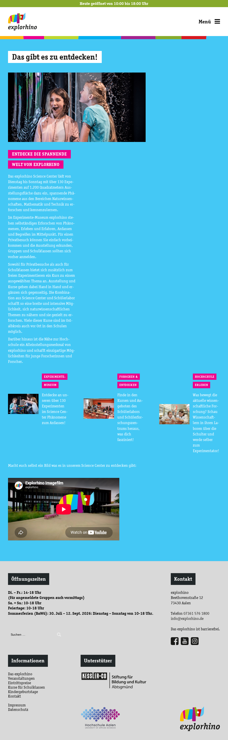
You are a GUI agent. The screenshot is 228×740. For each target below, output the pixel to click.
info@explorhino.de (187, 618)
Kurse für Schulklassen (26, 687)
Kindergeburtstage (23, 691)
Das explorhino (20, 674)
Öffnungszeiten (28, 579)
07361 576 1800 (196, 613)
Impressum (17, 705)
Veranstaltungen (21, 678)
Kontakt (183, 579)
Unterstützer (98, 661)
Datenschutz (18, 709)
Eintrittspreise (19, 683)
